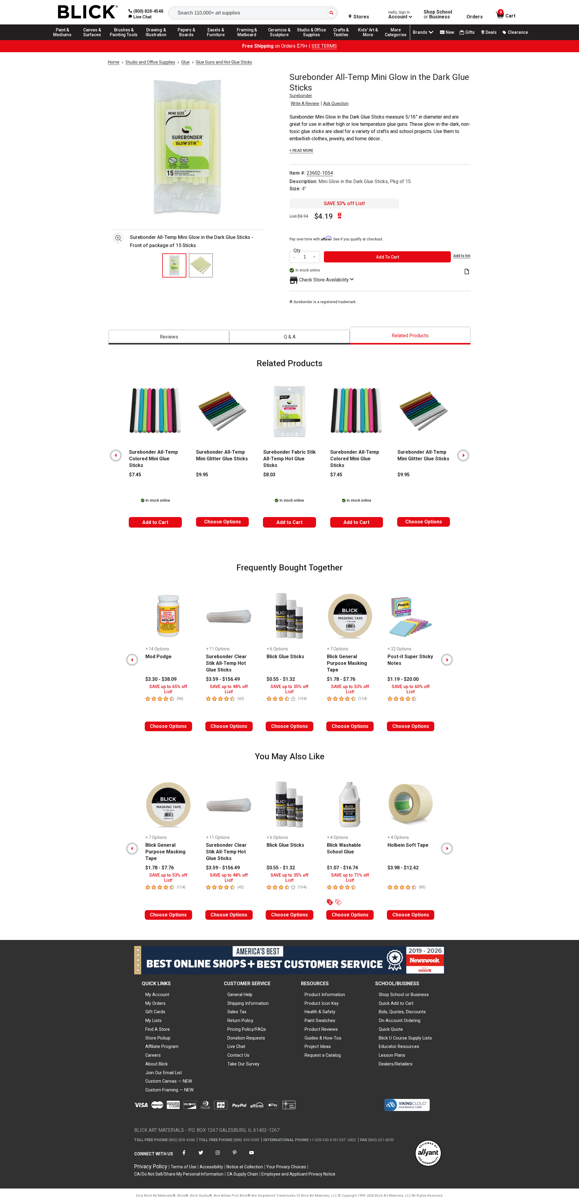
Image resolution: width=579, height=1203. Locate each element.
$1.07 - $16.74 (342, 868)
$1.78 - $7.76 (341, 679)
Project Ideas (318, 1046)
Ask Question (336, 103)
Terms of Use (183, 1166)
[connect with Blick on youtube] (251, 1156)
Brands (420, 32)
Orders (475, 16)
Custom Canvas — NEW (168, 1081)
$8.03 (269, 475)
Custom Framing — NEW (169, 1090)
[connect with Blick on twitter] (201, 1156)
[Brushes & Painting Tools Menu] (124, 40)
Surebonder (301, 95)
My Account (157, 994)
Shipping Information (248, 1003)
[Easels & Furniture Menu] (216, 40)
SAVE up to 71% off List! (350, 878)
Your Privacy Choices (286, 1166)
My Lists (153, 1020)
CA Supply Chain (242, 1174)
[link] (140, 16)
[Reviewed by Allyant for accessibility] (428, 1154)
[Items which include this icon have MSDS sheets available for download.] (466, 272)
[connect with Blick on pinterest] (235, 1156)
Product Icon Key (322, 1003)
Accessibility (211, 1166)
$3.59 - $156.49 (223, 679)
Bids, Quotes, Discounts (402, 1011)
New (450, 32)
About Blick (156, 1064)
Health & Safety (320, 1011)
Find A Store (157, 1029)
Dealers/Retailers (396, 1064)
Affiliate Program (162, 1046)
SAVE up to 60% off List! (411, 689)
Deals (491, 32)
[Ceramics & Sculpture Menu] (279, 40)
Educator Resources (399, 1046)
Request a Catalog (323, 1055)
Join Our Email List (163, 1072)
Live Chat (236, 1046)
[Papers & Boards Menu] (188, 40)
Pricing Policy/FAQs (246, 1029)
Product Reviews (321, 1029)
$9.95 (202, 475)
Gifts (470, 32)
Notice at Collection (244, 1166)
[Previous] (116, 455)
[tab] (169, 337)
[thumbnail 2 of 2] (201, 265)
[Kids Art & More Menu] (370, 40)
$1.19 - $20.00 (403, 679)
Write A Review (305, 103)
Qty (297, 250)
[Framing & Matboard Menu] (247, 40)
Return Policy (240, 1020)
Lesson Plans (392, 1055)
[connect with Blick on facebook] (184, 1156)
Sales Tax (236, 1011)
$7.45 (135, 475)
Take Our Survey (243, 1064)
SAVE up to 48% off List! (229, 689)
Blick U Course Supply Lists (405, 1038)
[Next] (463, 455)
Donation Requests (246, 1038)
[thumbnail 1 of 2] (174, 265)
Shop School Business (438, 14)
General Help (239, 994)
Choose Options (222, 522)
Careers (153, 1055)
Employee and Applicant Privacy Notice (298, 1174)
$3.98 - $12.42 (403, 868)
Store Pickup (157, 1038)
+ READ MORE (301, 150)
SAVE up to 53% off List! (350, 689)
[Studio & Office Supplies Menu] (311, 40)
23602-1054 (320, 173)
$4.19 (323, 216)
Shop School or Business (404, 994)
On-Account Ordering (399, 1020)
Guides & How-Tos (323, 1038)
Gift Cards (155, 1011)
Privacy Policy (150, 1166)
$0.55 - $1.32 (281, 679)
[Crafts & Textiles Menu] (343, 40)
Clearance (518, 32)
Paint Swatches (320, 1020)
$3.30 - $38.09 (160, 679)
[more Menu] (395, 40)
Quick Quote (391, 1029)
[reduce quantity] (294, 257)
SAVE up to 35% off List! (289, 689)
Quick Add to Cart (396, 1003)
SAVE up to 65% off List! (168, 689)
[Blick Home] (88, 12)
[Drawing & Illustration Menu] (156, 40)
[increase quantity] (314, 257)
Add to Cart (155, 522)
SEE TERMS (324, 46)
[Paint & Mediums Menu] (64, 40)
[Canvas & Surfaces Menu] (92, 40)
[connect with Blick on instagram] (218, 1156)
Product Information (325, 994)
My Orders (155, 1003)
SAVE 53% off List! (344, 203)
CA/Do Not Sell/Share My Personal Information (178, 1174)
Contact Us (238, 1055)
